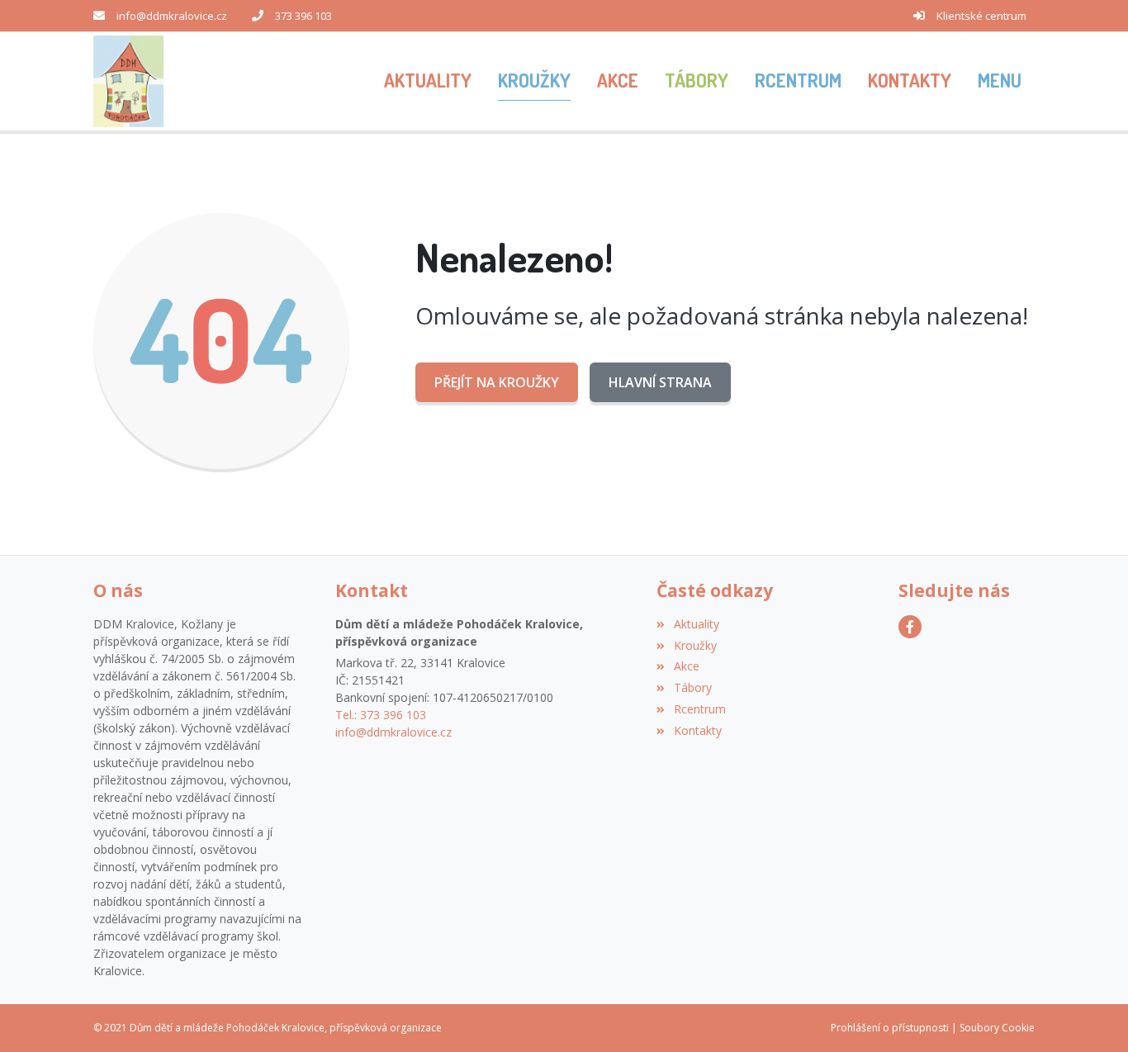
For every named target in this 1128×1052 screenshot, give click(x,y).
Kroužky (695, 645)
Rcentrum (699, 709)
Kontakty (697, 730)
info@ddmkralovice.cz (171, 15)
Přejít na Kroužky (496, 382)
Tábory (692, 687)
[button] (999, 82)
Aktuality (696, 624)
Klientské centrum (981, 15)
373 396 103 (303, 15)
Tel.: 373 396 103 (380, 715)
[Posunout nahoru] (1090, 1014)
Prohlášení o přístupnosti (890, 1028)
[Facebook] (910, 626)
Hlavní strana (660, 382)
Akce (686, 666)
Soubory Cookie (997, 1028)
